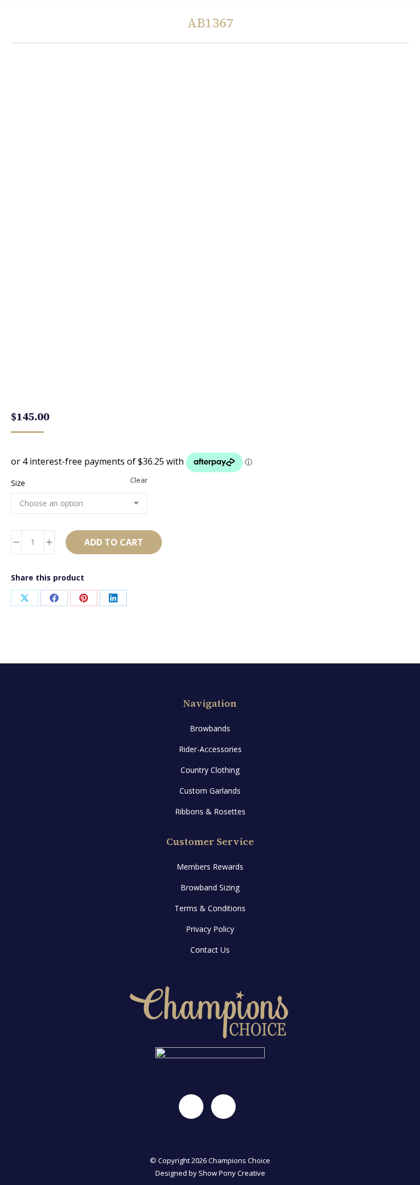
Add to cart (113, 542)
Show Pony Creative (232, 1173)
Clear (139, 480)
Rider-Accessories (210, 749)
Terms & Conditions (210, 908)
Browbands (210, 728)
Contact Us (210, 950)
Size (18, 483)
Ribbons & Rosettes (210, 811)
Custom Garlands (210, 790)
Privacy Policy (210, 929)
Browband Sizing (210, 887)
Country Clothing (210, 770)
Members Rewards (210, 866)
